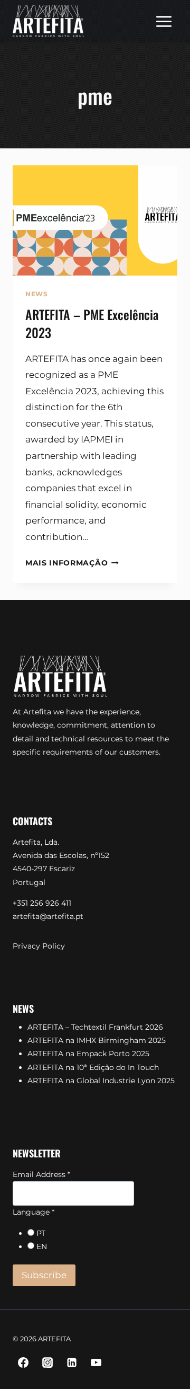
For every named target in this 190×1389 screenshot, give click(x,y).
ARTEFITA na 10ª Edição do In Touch (93, 1067)
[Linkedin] (71, 1362)
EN (41, 1246)
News (36, 294)
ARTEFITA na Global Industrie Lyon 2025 (101, 1080)
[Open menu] (163, 21)
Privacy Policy (39, 946)
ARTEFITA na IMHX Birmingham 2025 (96, 1040)
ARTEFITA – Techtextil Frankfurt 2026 (95, 1027)
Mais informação (72, 563)
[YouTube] (96, 1362)
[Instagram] (47, 1362)
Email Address (41, 1174)
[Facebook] (23, 1362)
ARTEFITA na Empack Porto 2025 (88, 1053)
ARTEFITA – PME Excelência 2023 (91, 323)
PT (40, 1233)
